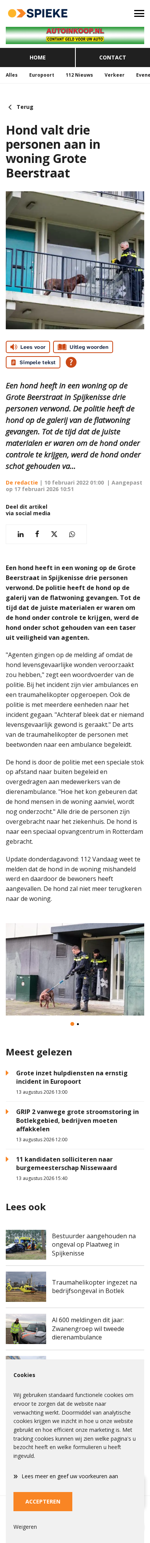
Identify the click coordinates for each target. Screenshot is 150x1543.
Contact (112, 57)
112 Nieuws (79, 75)
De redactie (22, 482)
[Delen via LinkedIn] (20, 534)
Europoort (41, 75)
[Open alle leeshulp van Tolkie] (71, 362)
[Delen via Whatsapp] (72, 534)
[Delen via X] (54, 534)
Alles (12, 75)
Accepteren (42, 1501)
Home (38, 57)
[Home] (37, 13)
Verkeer (115, 75)
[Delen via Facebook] (37, 534)
